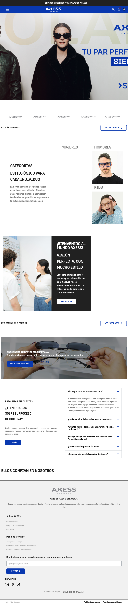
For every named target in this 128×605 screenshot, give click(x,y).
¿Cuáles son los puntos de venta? (84, 447)
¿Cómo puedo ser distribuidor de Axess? (88, 454)
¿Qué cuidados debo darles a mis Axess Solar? (90, 419)
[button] (8, 9)
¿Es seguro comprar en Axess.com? (86, 391)
